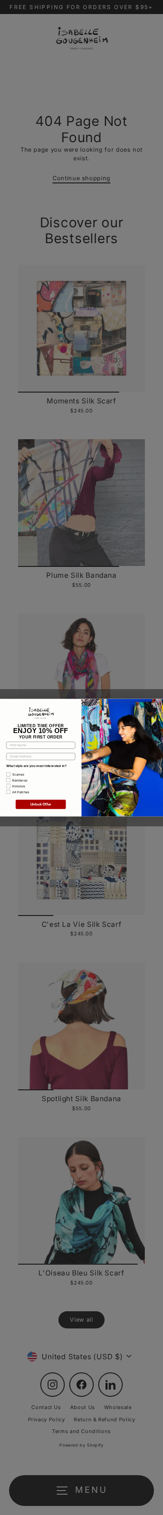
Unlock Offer (41, 804)
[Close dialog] (158, 703)
